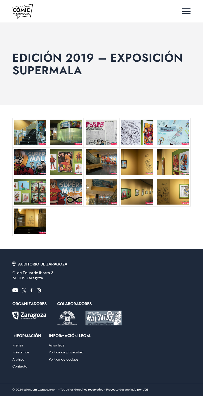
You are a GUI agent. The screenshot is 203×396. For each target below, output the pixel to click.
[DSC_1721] (173, 162)
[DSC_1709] (137, 192)
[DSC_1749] (173, 132)
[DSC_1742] (30, 162)
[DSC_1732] (101, 162)
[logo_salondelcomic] (22, 11)
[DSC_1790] (30, 132)
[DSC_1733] (66, 162)
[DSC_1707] (173, 192)
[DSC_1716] (66, 192)
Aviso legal (57, 345)
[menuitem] (184, 11)
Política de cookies (63, 359)
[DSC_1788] (66, 132)
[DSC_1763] (101, 132)
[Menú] (184, 11)
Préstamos (20, 352)
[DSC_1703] (30, 221)
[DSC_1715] (101, 192)
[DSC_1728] (137, 162)
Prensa (17, 345)
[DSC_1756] (137, 132)
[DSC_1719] (30, 192)
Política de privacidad (66, 352)
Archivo (18, 359)
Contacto (19, 366)
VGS (146, 390)
